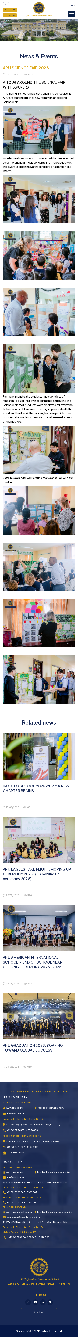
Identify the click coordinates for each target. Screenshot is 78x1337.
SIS (6, 4)
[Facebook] (28, 1302)
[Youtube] (35, 1302)
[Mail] (50, 1302)
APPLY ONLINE (10, 10)
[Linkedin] (43, 1302)
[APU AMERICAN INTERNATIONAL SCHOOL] (39, 9)
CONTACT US (10, 15)
